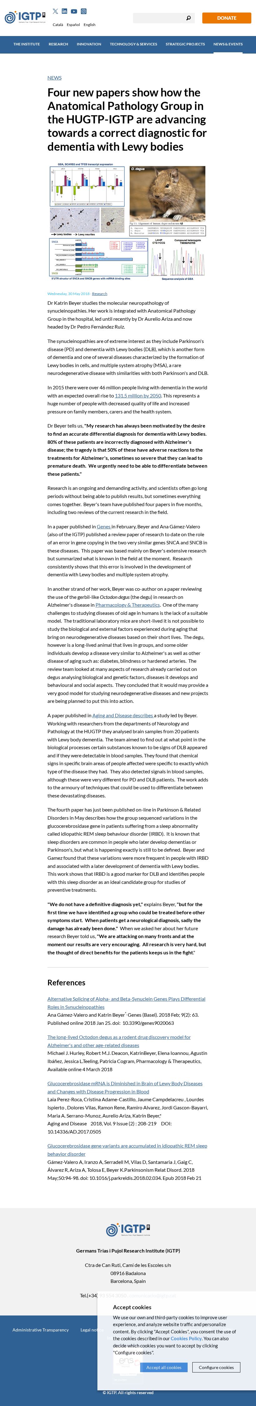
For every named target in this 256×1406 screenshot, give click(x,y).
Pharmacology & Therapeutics (128, 605)
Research (58, 44)
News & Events (228, 44)
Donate (226, 18)
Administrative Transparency (40, 1329)
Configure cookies (216, 1367)
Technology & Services (133, 44)
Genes (104, 526)
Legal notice (92, 1329)
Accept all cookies (163, 1367)
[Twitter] (55, 11)
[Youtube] (74, 11)
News (54, 77)
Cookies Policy (186, 1338)
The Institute (26, 44)
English (90, 24)
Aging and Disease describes (123, 715)
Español (73, 24)
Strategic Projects (185, 44)
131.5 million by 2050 (138, 395)
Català (58, 24)
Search (188, 18)
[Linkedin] (64, 11)
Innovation (89, 44)
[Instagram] (83, 11)
